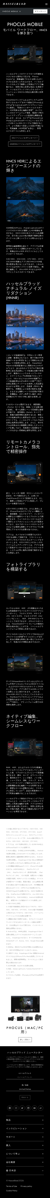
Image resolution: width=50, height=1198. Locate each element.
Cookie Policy (11, 1190)
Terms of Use (11, 1186)
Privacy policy (26, 1186)
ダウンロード (40, 11)
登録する (24, 1097)
